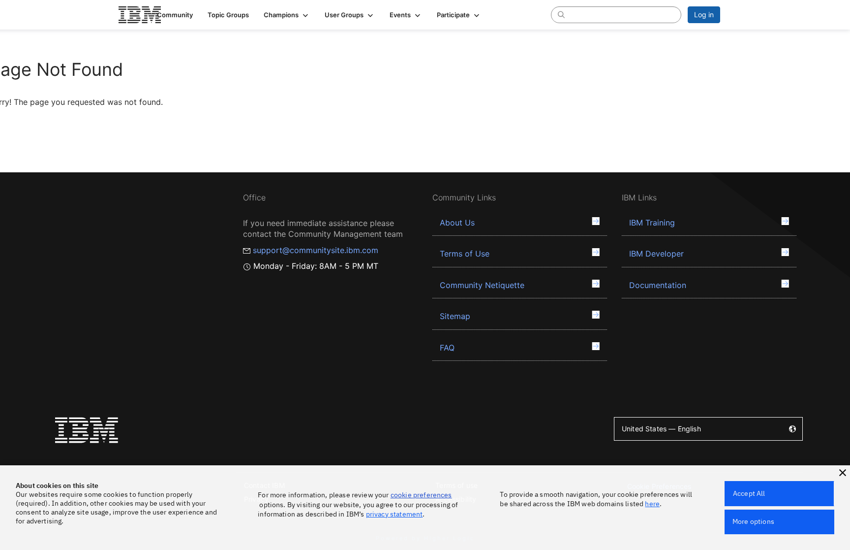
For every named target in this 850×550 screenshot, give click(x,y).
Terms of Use (464, 254)
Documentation (657, 285)
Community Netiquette (482, 285)
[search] (561, 14)
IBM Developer (656, 254)
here (652, 503)
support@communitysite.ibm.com (315, 250)
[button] (286, 14)
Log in (704, 14)
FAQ (447, 348)
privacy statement (394, 514)
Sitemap (455, 316)
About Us (457, 222)
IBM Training (652, 222)
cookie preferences (421, 494)
